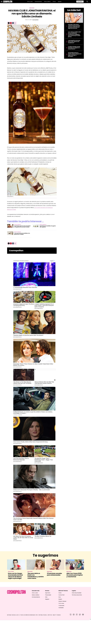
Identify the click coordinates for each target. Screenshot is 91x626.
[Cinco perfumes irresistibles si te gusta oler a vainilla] (10, 233)
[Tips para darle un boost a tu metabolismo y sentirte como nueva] (36, 564)
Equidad (59, 1)
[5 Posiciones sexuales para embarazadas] (55, 564)
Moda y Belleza (47, 1)
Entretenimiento (38, 1)
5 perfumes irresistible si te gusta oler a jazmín (48, 226)
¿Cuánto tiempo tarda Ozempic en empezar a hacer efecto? (74, 48)
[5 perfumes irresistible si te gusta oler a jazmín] (35, 226)
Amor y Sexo (11, 571)
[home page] (7, 1)
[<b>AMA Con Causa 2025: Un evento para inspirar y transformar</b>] (75, 564)
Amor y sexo (30, 1)
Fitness (54, 1)
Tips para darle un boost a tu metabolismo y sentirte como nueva (35, 575)
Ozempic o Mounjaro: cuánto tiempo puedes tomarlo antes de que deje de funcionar (74, 26)
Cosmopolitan (35, 19)
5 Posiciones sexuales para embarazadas (54, 574)
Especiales (31, 8)
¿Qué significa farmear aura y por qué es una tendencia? (74, 41)
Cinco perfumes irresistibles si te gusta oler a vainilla (22, 234)
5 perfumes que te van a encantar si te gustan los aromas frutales (22, 226)
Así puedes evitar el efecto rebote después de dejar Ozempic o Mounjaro (74, 54)
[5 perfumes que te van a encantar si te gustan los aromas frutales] (10, 226)
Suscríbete (80, 1)
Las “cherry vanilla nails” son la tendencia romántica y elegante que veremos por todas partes (74, 34)
